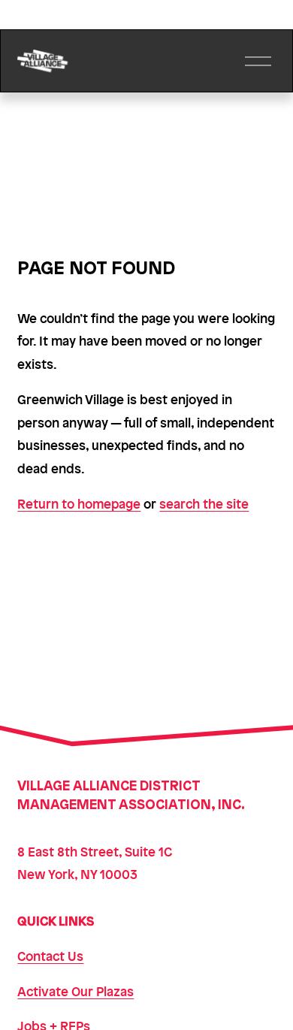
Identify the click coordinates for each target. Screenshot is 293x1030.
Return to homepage (78, 503)
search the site (204, 503)
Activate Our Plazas (75, 991)
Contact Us (50, 956)
